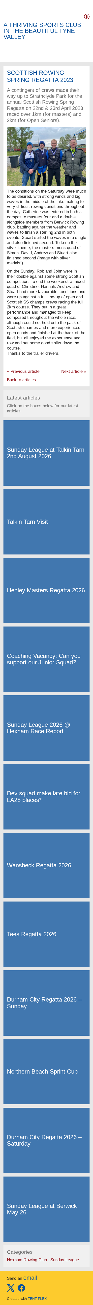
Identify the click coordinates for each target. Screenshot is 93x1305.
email (30, 1278)
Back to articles (21, 379)
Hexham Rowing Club (27, 1259)
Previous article (23, 371)
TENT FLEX (37, 1299)
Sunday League (64, 1259)
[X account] (10, 1290)
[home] (10, 15)
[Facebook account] (21, 1290)
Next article (73, 371)
